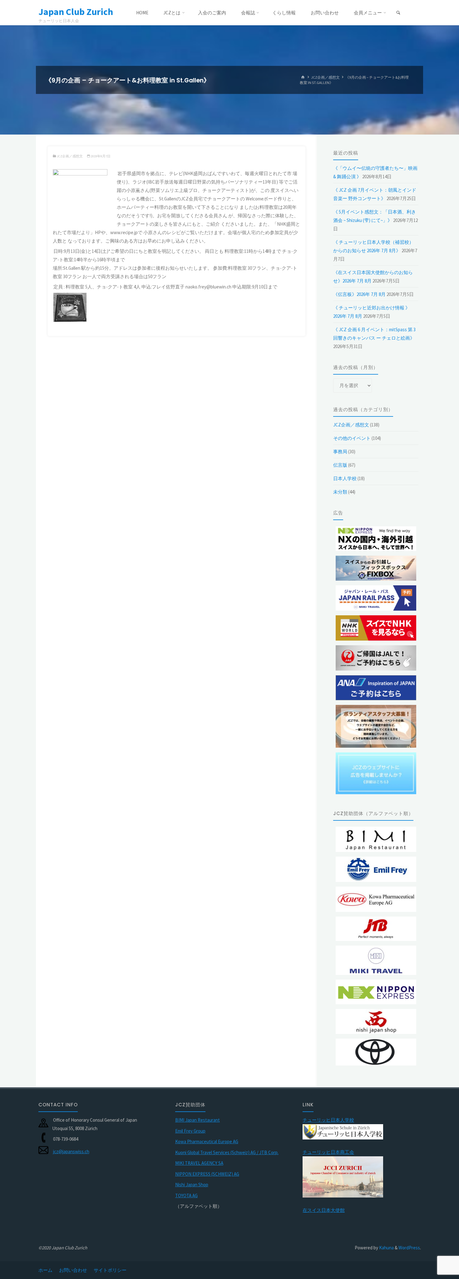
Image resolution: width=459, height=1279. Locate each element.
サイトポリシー (110, 1270)
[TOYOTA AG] (376, 1052)
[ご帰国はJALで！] (376, 658)
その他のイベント (352, 438)
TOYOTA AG (186, 1195)
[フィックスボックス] (376, 568)
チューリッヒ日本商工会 (328, 1152)
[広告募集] (376, 773)
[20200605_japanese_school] (343, 1131)
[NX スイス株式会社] (376, 992)
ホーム (45, 1270)
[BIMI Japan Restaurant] (376, 839)
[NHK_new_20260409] (376, 628)
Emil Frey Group (190, 1131)
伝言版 (340, 465)
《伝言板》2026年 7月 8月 (359, 294)
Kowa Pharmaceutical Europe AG (206, 1141)
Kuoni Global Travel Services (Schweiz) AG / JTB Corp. (227, 1152)
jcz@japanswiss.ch (71, 1151)
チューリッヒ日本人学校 (328, 1120)
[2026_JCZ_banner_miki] (376, 598)
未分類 (340, 492)
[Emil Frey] (376, 869)
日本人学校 (345, 478)
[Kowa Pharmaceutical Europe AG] (376, 899)
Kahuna (386, 1248)
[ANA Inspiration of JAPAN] (376, 688)
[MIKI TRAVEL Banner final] (376, 960)
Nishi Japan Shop (191, 1185)
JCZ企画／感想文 (325, 77)
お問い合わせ (73, 1270)
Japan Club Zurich (75, 11)
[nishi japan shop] (376, 1021)
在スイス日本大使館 (324, 1210)
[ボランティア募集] (376, 726)
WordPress (409, 1248)
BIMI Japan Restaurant (197, 1120)
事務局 (340, 452)
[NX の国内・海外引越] (376, 538)
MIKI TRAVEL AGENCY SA (199, 1163)
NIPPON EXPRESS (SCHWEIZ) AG (207, 1174)
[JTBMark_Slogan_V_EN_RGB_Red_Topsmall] (376, 929)
